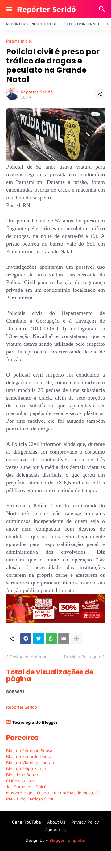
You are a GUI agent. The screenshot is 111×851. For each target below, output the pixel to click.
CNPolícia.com (20, 780)
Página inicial (19, 41)
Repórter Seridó (46, 9)
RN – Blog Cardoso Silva (29, 798)
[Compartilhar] (100, 94)
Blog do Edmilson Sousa (29, 750)
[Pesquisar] (103, 9)
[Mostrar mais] (76, 638)
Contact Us (55, 829)
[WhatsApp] (51, 638)
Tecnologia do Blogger (35, 722)
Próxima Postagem (82, 656)
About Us (56, 822)
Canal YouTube (26, 822)
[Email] (63, 638)
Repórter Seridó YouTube (31, 24)
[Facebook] (25, 638)
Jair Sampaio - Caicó (26, 786)
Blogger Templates (67, 840)
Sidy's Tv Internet (82, 24)
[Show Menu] (8, 9)
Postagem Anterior (28, 656)
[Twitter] (38, 638)
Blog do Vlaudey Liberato (31, 762)
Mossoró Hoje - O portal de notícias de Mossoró (52, 792)
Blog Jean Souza (22, 774)
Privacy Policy (85, 822)
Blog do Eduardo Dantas (29, 756)
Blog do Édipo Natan (26, 768)
